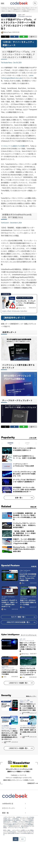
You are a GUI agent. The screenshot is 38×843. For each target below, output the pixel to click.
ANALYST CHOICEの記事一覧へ (18, 622)
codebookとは (7, 803)
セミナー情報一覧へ (18, 617)
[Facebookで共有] (14, 36)
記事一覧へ (19, 497)
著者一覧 (5, 813)
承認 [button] (15, 839)
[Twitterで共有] (5, 36)
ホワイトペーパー (8, 808)
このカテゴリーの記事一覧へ (18, 683)
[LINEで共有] (23, 36)
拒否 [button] (22, 839)
